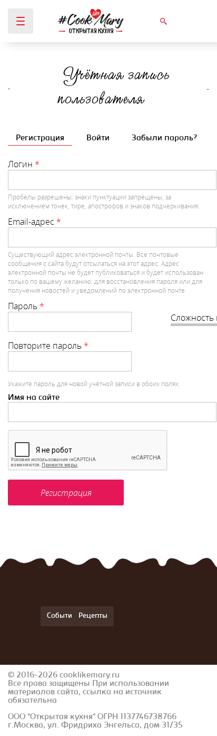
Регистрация (44, 138)
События (61, 616)
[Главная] (91, 21)
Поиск (163, 21)
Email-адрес (34, 221)
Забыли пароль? (164, 138)
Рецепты (92, 616)
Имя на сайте (34, 398)
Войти (98, 138)
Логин (24, 164)
